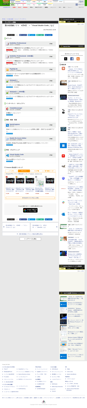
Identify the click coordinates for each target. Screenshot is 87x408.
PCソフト (24, 171)
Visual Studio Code (17, 154)
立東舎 (38, 376)
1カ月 (81, 21)
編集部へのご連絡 (38, 397)
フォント (70, 7)
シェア (24, 35)
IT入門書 (36, 171)
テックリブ (52, 389)
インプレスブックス (23, 386)
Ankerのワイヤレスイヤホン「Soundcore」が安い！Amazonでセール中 (75, 115)
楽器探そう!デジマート (42, 371)
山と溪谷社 (38, 379)
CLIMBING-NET (40, 384)
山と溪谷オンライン (41, 381)
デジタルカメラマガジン (9, 386)
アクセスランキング (68, 19)
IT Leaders (6, 376)
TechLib (54, 391)
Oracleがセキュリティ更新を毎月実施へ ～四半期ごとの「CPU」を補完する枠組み (75, 188)
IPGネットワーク (69, 381)
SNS (60, 7)
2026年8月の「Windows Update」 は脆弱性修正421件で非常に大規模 (75, 310)
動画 (64, 7)
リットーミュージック (42, 369)
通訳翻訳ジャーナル (56, 374)
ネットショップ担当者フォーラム (26, 371)
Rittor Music (38, 367)
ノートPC (11, 171)
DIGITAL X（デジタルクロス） (25, 379)
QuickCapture (15, 124)
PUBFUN (67, 376)
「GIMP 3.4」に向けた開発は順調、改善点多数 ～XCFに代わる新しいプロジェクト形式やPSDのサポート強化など (75, 168)
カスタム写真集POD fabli (73, 386)
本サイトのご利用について (8, 397)
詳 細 (51, 43)
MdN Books (54, 384)
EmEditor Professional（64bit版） (22, 56)
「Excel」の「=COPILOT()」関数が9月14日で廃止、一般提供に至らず (75, 298)
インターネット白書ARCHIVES (11, 391)
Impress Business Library (24, 374)
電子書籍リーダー (49, 171)
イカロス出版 (53, 367)
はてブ (32, 35)
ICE (66, 367)
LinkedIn (49, 35)
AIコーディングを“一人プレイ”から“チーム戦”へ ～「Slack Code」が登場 (75, 202)
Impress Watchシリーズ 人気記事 (72, 266)
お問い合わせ (19, 397)
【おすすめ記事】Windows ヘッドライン (73, 293)
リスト (16, 35)
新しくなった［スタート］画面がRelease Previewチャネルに (75, 321)
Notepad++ (14, 80)
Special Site (66, 46)
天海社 (68, 369)
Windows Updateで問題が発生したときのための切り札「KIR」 (75, 339)
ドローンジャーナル (8, 379)
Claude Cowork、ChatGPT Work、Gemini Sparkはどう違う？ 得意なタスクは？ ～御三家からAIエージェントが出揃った (75, 88)
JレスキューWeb (56, 376)
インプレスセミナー (23, 376)
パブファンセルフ (71, 379)
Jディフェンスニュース (57, 371)
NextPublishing (21, 388)
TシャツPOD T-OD (41, 374)
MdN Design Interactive (57, 386)
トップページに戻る (30, 239)
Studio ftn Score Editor (18, 138)
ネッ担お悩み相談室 (8, 381)
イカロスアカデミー (56, 379)
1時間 (62, 21)
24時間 (68, 21)
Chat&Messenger (16, 108)
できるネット (7, 389)
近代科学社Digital (41, 388)
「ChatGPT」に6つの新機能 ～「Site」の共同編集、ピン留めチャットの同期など (75, 178)
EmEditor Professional (18, 43)
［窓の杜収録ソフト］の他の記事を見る (30, 234)
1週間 (75, 21)
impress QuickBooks (71, 374)
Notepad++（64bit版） (18, 91)
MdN (51, 381)
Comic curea (70, 371)
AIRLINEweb (55, 369)
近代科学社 (38, 386)
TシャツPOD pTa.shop (72, 383)
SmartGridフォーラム (23, 369)
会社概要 (58, 397)
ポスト (12, 35)
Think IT (6, 369)
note (41, 35)
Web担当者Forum (8, 371)
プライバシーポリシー (49, 397)
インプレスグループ (66, 397)
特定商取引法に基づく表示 (79, 397)
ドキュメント (53, 7)
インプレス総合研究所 (9, 374)
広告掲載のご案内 (28, 397)
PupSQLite (14, 69)
